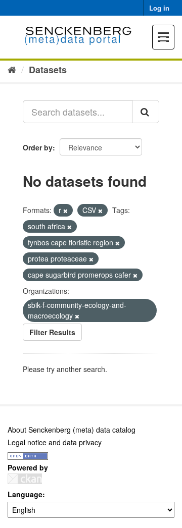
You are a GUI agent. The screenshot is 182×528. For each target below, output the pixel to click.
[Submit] (145, 111)
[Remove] (65, 210)
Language (25, 494)
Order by (38, 147)
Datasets (48, 69)
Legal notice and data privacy (55, 442)
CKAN (25, 478)
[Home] (12, 69)
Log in (159, 8)
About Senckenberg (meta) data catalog (71, 430)
